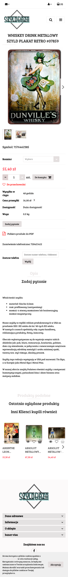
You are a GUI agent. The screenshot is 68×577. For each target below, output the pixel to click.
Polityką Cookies (9, 558)
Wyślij (28, 261)
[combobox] (41, 159)
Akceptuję (56, 564)
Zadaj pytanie (12, 224)
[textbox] (38, 159)
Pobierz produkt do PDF (20, 233)
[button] (60, 4)
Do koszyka (41, 177)
